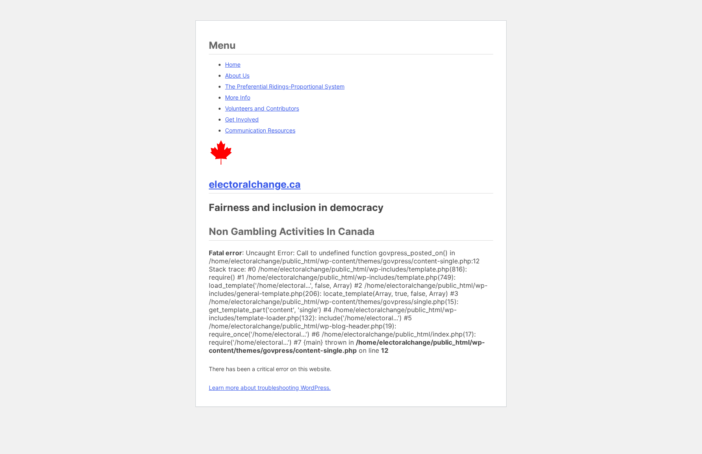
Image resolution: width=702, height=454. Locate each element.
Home (232, 64)
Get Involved (242, 119)
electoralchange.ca (255, 184)
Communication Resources (260, 130)
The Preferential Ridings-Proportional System (284, 86)
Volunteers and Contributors (262, 108)
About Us (237, 75)
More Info (237, 97)
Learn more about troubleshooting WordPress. (270, 387)
